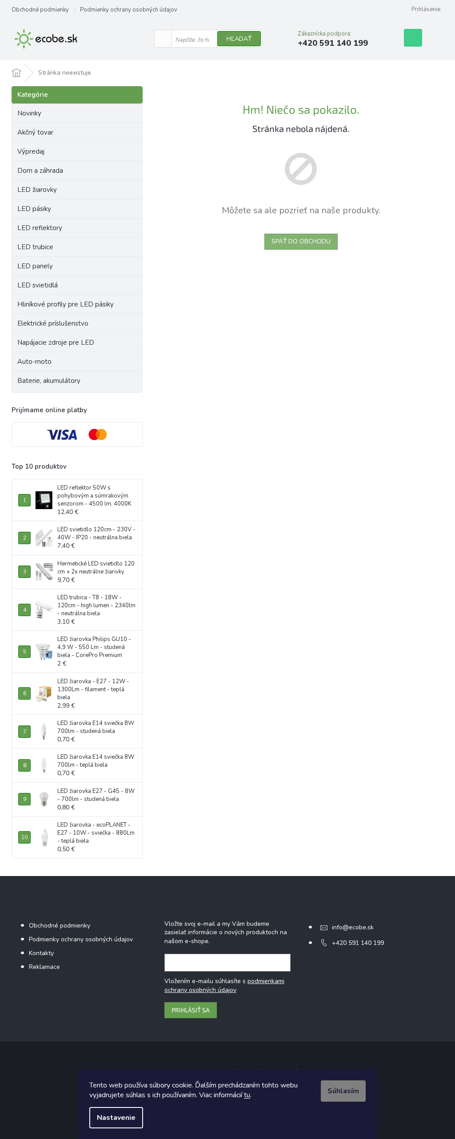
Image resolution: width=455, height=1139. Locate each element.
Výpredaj (30, 151)
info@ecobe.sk (353, 927)
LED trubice (35, 247)
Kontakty (41, 953)
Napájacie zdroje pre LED (55, 342)
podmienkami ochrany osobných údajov (224, 985)
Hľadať (239, 39)
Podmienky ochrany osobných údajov (128, 10)
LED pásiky (34, 208)
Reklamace (44, 967)
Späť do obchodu (301, 241)
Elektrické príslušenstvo (52, 323)
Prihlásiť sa (191, 1010)
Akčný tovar (35, 132)
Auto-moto (34, 361)
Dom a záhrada (40, 170)
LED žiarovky (37, 189)
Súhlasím (343, 1091)
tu (247, 1095)
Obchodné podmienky (40, 10)
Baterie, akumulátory (48, 380)
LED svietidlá (37, 285)
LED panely (35, 266)
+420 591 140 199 (358, 943)
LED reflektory (39, 227)
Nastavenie (116, 1118)
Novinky (29, 113)
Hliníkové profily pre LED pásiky (65, 304)
